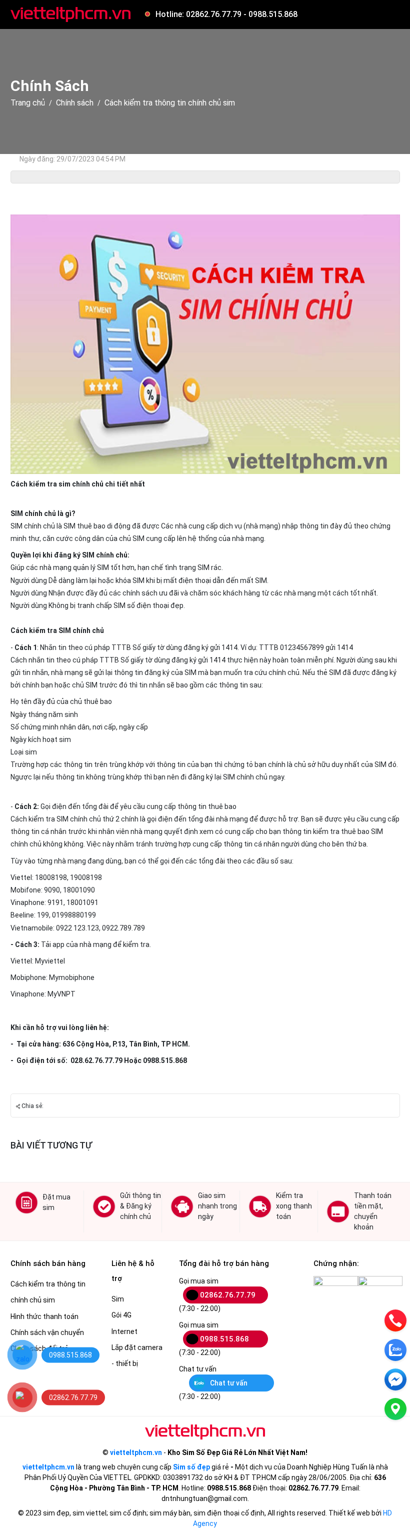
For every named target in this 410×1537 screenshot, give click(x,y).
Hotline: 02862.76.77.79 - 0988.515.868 (227, 14)
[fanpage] (395, 1379)
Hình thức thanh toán (44, 1316)
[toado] (395, 1409)
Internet (125, 1332)
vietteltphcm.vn (136, 1452)
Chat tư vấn (229, 1383)
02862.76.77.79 (228, 1295)
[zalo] (395, 1350)
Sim (118, 1299)
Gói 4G (122, 1315)
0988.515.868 (224, 1339)
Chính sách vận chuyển (47, 1332)
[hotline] (395, 1321)
